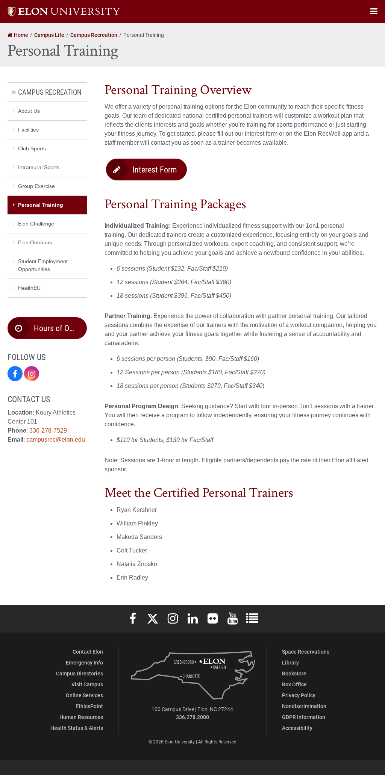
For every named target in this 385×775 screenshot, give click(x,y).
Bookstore (294, 673)
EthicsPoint (89, 706)
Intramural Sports (38, 167)
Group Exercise (36, 186)
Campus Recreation (50, 92)
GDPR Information (303, 717)
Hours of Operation (60, 327)
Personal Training (40, 205)
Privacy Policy (298, 695)
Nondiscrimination (304, 706)
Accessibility (297, 727)
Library (290, 662)
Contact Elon (88, 651)
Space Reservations (305, 651)
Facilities (28, 130)
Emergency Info (84, 662)
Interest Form (154, 169)
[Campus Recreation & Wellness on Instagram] (31, 373)
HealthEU (29, 288)
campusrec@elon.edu (55, 439)
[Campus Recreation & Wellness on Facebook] (15, 373)
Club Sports (32, 148)
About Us (29, 111)
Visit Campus (87, 684)
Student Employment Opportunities (43, 265)
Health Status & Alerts (76, 727)
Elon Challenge (36, 224)
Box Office (294, 684)
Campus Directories (79, 673)
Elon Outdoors (35, 242)
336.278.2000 (192, 717)
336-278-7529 (48, 430)
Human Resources (81, 717)
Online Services (84, 695)
